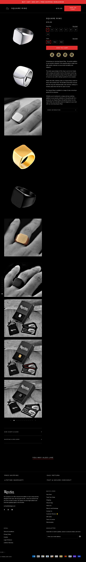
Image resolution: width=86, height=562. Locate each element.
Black (48, 42)
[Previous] (10, 420)
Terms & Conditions (9, 531)
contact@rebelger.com (9, 506)
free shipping (11, 475)
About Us (48, 505)
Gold (61, 42)
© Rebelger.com (6, 556)
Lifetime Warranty (8, 542)
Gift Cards (49, 516)
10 (61, 30)
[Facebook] (4, 510)
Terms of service (50, 519)
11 (66, 30)
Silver (54, 42)
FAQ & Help (49, 503)
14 (48, 34)
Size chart (75, 26)
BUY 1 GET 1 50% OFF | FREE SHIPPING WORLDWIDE (43, 2)
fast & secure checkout (59, 480)
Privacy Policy (7, 534)
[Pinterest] (12, 510)
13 (75, 30)
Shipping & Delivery (12, 439)
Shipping (48, 500)
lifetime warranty (14, 480)
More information (53, 110)
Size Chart (49, 494)
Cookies (6, 537)
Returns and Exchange (52, 508)
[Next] (35, 420)
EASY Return (53, 475)
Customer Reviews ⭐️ (52, 514)
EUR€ (2, 552)
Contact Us (49, 511)
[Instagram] (8, 510)
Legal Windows (8, 540)
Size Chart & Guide (11, 432)
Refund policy (49, 522)
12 (70, 30)
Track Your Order (50, 497)
